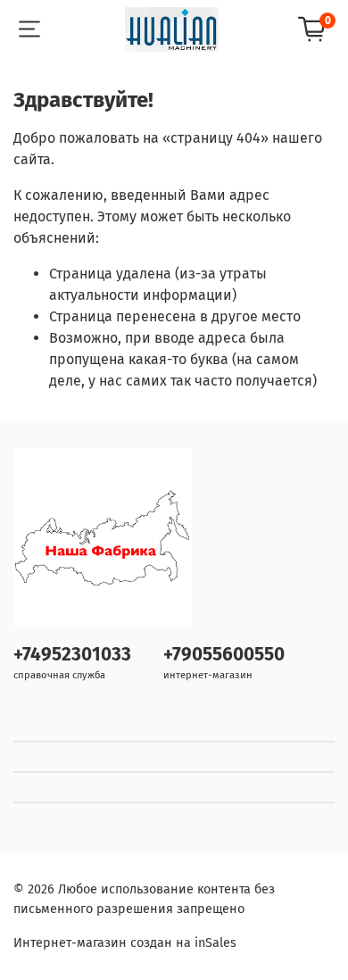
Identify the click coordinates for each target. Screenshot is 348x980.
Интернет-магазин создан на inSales (124, 943)
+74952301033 (72, 655)
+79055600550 (224, 655)
